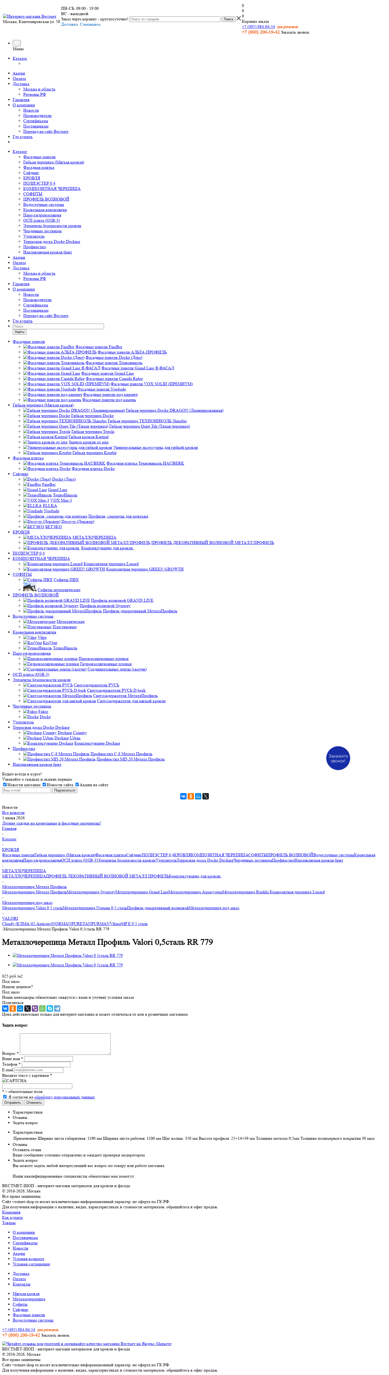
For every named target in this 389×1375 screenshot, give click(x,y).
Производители (37, 115)
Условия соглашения (31, 1264)
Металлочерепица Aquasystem (195, 891)
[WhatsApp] (42, 1008)
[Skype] (50, 1008)
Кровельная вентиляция (45, 209)
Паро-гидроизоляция (42, 215)
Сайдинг (31, 172)
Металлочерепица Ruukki (246, 891)
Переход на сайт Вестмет (46, 131)
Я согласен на (51, 1097)
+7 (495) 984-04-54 (258, 26)
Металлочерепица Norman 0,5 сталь (95, 907)
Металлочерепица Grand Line (141, 891)
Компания (11, 1212)
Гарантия (21, 99)
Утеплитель (33, 236)
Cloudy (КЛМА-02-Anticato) (27, 923)
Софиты (20, 1304)
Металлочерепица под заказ (214, 907)
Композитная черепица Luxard (297, 891)
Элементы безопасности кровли (52, 225)
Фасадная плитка (38, 167)
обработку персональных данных (64, 1097)
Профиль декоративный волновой (158, 907)
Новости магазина (23, 784)
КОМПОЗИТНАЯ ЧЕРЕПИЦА (52, 188)
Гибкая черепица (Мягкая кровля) (53, 162)
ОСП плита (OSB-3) (41, 220)
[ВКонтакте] (183, 796)
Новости (31, 110)
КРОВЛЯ (31, 177)
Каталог (20, 58)
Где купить (23, 136)
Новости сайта (60, 784)
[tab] (200, 1112)
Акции (19, 73)
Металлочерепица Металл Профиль (34, 891)
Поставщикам (35, 126)
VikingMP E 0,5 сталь (129, 923)
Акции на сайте (94, 784)
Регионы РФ (34, 94)
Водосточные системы (43, 204)
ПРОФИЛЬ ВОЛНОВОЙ (46, 199)
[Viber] (35, 1008)
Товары (9, 1222)
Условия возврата (28, 1258)
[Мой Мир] (198, 796)
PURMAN (100, 923)
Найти (19, 332)
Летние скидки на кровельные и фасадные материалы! (51, 823)
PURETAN (81, 923)
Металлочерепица (29, 1298)
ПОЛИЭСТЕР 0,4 (39, 183)
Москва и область (39, 89)
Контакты (21, 1284)
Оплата (19, 78)
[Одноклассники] (191, 796)
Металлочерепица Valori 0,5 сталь (32, 907)
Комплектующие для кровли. (195, 876)
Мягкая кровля (26, 1293)
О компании (24, 104)
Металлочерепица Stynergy (91, 891)
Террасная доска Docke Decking (51, 241)
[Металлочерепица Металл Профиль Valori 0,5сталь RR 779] (68, 955)
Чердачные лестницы (42, 230)
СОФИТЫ (32, 193)
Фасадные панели (39, 156)
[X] (205, 796)
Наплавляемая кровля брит (47, 252)
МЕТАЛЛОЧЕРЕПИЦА (24, 876)
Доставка (21, 83)
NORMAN (61, 923)
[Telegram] (57, 1008)
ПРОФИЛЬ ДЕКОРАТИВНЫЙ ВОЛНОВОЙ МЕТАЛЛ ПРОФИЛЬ (107, 876)
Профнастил (34, 246)
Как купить (12, 1217)
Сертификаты (35, 120)
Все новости (13, 812)
